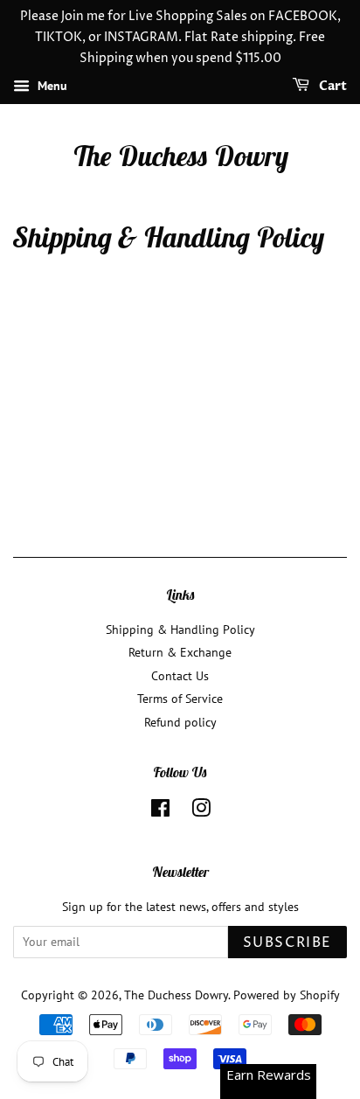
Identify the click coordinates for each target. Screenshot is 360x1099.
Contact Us (180, 676)
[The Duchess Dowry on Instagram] (201, 811)
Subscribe (287, 942)
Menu (50, 86)
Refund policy (180, 722)
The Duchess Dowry (180, 155)
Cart (331, 87)
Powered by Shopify (286, 995)
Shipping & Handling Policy (180, 629)
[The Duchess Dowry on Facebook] (160, 811)
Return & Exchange (180, 652)
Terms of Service (180, 698)
